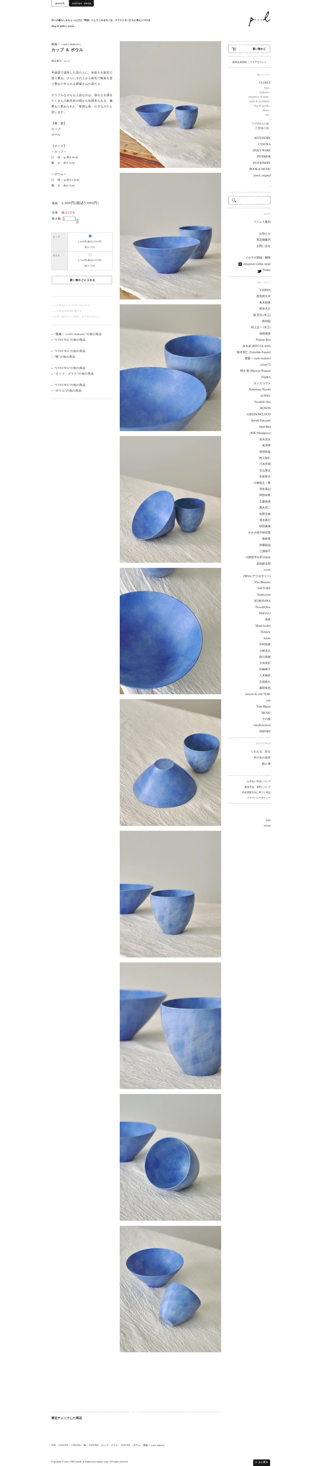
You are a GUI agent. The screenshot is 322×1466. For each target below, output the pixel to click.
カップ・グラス (109, 1445)
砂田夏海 (265, 526)
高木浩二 (265, 507)
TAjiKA (266, 377)
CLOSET (265, 83)
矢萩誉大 (265, 476)
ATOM (267, 825)
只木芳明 (265, 464)
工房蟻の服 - (263, 128)
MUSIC (266, 713)
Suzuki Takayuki (261, 420)
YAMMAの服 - (261, 123)
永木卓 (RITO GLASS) (257, 346)
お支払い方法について (259, 781)
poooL (79, 1461)
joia (268, 700)
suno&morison (262, 725)
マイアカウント (258, 62)
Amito (267, 638)
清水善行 (265, 520)
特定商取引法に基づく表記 (256, 792)
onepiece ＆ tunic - (259, 97)
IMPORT (265, 731)
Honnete (266, 632)
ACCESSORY (262, 138)
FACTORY (264, 588)
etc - (268, 115)
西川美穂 (265, 657)
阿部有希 (265, 495)
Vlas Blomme (262, 582)
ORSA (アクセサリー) (257, 576)
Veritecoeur (264, 595)
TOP (53, 1445)
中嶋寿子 (265, 669)
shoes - (266, 110)
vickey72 (265, 365)
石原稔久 (265, 682)
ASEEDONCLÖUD (259, 414)
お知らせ (265, 233)
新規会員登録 (239, 62)
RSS (268, 820)
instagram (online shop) (257, 264)
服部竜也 (265, 688)
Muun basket (263, 626)
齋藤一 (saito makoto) (66, 44)
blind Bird (265, 427)
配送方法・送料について (258, 786)
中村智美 (265, 644)
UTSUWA (63, 1445)
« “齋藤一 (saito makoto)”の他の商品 (76, 334)
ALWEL (265, 396)
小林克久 (265, 651)
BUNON (265, 408)
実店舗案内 (263, 240)
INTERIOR (264, 156)
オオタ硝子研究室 (259, 532)
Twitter (266, 270)
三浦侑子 (265, 551)
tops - (267, 88)
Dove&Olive (263, 607)
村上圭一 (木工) (261, 327)
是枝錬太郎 (263, 563)
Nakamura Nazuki (260, 389)
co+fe (267, 570)
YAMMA (265, 290)
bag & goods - (262, 106)
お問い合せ (263, 246)
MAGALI (265, 613)
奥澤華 (266, 445)
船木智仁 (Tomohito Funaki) (254, 352)
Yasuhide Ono (262, 402)
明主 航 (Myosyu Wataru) (255, 371)
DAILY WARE (262, 150)
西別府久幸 (263, 296)
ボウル (136, 1445)
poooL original (262, 175)
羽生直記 (265, 489)
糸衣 (268, 619)
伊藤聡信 (265, 545)
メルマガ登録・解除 (258, 257)
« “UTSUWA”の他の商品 (68, 339)
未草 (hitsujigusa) (260, 433)
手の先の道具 (262, 757)
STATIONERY (262, 163)
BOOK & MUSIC (260, 169)
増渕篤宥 (265, 452)
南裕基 (266, 539)
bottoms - (265, 92)
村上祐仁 (265, 458)
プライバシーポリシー (259, 797)
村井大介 (265, 309)
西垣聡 (266, 321)
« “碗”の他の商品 (63, 356)
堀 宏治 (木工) (262, 315)
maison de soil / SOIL (258, 694)
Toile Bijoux (263, 706)
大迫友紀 (265, 663)
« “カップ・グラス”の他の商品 (72, 373)
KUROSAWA (262, 601)
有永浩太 (265, 439)
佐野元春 (265, 514)
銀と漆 (266, 764)
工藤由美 (265, 501)
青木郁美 (265, 302)
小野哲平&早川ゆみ (258, 557)
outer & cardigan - (260, 101)
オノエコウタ (262, 383)
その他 (266, 719)
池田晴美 (265, 333)
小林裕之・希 (262, 483)
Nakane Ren (263, 340)
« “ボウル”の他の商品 (66, 390)
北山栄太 (265, 470)
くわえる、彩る (261, 751)
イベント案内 (262, 222)
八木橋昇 (265, 675)
